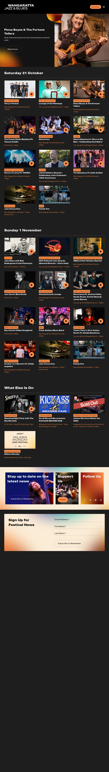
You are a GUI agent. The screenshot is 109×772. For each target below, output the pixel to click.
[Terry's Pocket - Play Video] (31, 94)
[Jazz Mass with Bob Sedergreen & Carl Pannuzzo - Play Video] (31, 251)
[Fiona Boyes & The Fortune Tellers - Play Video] (100, 94)
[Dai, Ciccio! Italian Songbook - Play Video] (31, 321)
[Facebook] (85, 500)
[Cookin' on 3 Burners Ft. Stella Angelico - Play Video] (31, 354)
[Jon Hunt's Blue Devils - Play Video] (31, 285)
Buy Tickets (95, 7)
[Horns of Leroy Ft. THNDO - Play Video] (31, 163)
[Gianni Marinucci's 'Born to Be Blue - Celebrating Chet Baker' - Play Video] (100, 130)
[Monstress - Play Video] (66, 130)
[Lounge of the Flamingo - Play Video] (66, 94)
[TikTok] (101, 500)
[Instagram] (90, 500)
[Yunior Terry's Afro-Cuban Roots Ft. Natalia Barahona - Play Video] (100, 321)
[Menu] (104, 7)
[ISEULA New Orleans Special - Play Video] (100, 251)
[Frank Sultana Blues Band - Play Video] (66, 321)
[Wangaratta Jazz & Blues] (19, 6)
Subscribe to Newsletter (22, 499)
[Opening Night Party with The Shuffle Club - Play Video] (31, 409)
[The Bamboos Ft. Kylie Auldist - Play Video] (100, 163)
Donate (63, 500)
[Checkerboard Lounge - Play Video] (66, 285)
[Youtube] (95, 500)
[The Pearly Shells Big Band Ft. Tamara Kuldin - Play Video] (31, 130)
